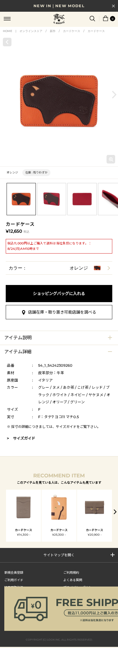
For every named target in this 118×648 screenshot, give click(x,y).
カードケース (71, 31)
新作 (53, 31)
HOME (7, 31)
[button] (114, 94)
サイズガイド (66, 426)
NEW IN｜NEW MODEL (59, 5)
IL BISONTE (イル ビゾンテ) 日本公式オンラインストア (59, 19)
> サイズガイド (21, 438)
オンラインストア (30, 31)
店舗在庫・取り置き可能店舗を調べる (62, 312)
